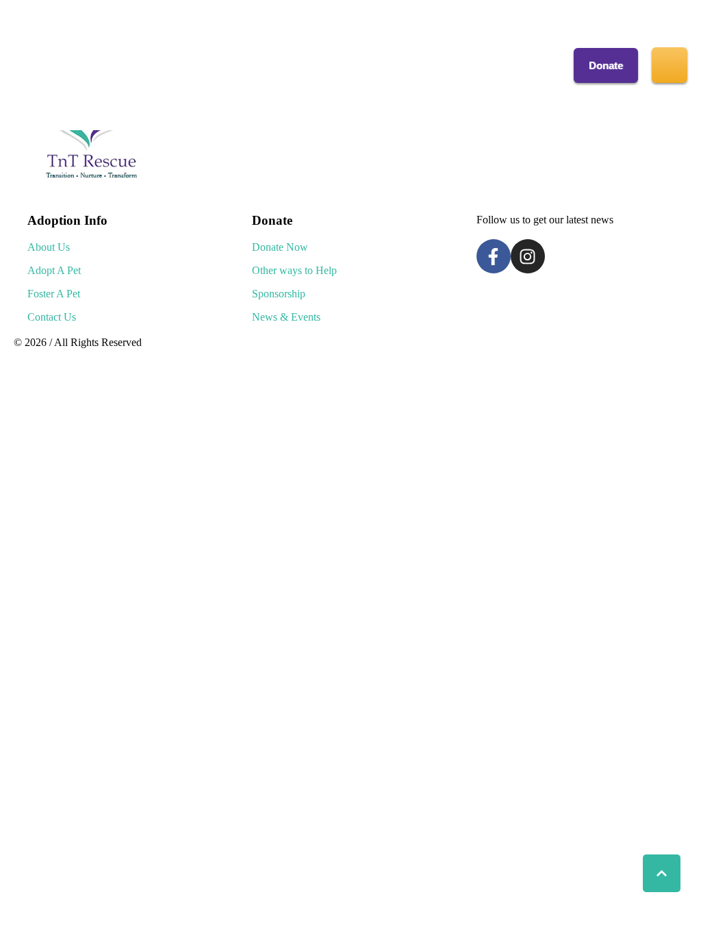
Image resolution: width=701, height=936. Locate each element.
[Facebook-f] (493, 256)
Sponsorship (278, 293)
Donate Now (280, 247)
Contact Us (51, 317)
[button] (606, 65)
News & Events (286, 317)
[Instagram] (528, 256)
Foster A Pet (53, 293)
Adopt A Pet (54, 270)
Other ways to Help (294, 270)
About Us (48, 247)
